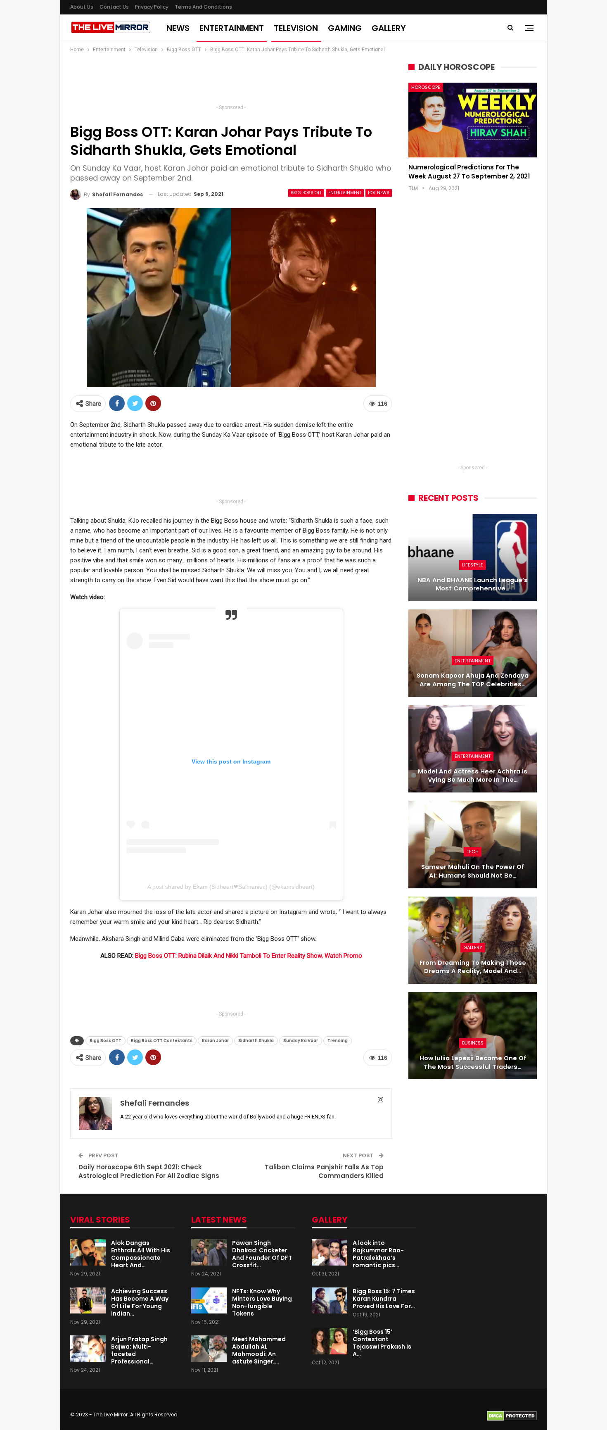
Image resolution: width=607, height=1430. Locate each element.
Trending (337, 1040)
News (178, 28)
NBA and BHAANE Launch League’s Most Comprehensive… (472, 584)
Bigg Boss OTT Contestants (161, 1040)
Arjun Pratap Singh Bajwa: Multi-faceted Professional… (139, 1350)
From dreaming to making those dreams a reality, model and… (473, 967)
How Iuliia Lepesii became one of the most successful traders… (473, 1062)
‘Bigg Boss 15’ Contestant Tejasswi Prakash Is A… (382, 1343)
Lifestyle (472, 565)
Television (296, 28)
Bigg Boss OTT (306, 193)
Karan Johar (215, 1040)
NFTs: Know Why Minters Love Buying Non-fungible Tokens (262, 1302)
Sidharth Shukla (256, 1040)
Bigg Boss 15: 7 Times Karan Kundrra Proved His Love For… (384, 1298)
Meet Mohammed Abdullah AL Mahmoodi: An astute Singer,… (259, 1350)
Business (473, 1043)
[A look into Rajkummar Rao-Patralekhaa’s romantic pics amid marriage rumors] (329, 1252)
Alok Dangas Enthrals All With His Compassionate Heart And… (140, 1254)
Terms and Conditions (203, 6)
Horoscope (425, 87)
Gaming (345, 28)
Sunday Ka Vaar (300, 1040)
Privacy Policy (151, 6)
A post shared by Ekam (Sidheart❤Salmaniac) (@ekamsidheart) (231, 886)
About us (81, 6)
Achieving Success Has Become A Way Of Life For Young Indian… (139, 1302)
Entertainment (231, 28)
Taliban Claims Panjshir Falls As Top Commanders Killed (324, 1171)
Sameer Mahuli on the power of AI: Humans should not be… (472, 871)
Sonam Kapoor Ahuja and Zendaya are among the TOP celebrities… (473, 679)
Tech (473, 851)
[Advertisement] (231, 81)
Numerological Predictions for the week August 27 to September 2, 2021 (469, 172)
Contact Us (114, 6)
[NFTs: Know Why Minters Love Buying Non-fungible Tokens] (209, 1300)
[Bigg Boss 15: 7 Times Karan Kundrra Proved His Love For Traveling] (329, 1300)
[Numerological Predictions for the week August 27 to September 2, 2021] (472, 120)
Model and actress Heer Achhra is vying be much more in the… (472, 775)
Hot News (378, 193)
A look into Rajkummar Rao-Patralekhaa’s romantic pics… (378, 1254)
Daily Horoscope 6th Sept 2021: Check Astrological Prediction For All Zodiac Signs (148, 1171)
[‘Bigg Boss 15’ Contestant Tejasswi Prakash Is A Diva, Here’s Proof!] (329, 1341)
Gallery (389, 28)
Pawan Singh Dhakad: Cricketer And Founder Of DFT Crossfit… (262, 1254)
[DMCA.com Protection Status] (512, 1415)
